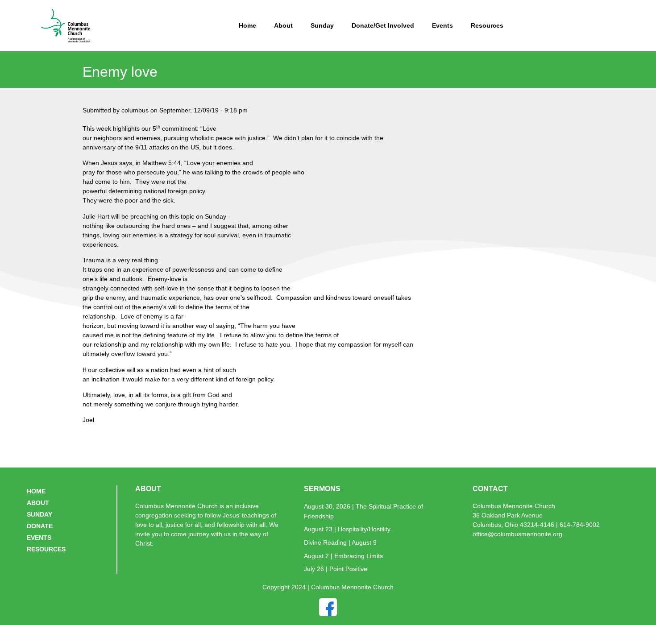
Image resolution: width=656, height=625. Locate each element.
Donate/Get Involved (383, 25)
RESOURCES (46, 549)
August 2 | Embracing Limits (343, 555)
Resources (487, 25)
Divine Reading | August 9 (340, 542)
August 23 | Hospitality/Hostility (347, 529)
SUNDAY (39, 514)
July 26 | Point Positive (335, 568)
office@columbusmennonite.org (517, 534)
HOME (36, 491)
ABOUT (38, 502)
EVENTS (39, 537)
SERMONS (322, 489)
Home (247, 25)
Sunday (322, 25)
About (283, 25)
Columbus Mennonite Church (514, 505)
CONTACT (490, 489)
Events (442, 25)
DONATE (40, 526)
